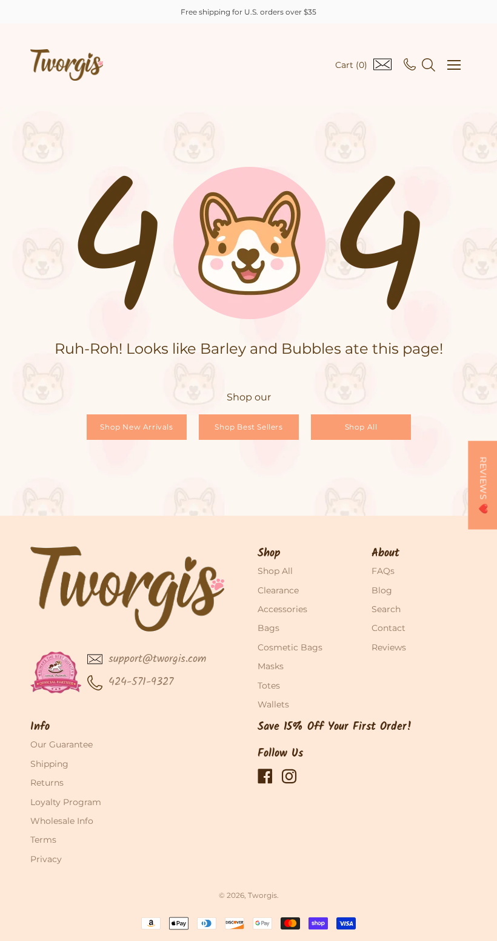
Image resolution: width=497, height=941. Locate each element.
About (385, 553)
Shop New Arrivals (136, 426)
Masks (271, 666)
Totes (269, 685)
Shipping (49, 763)
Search (386, 609)
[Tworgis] (66, 65)
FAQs (383, 570)
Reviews (389, 647)
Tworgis (262, 895)
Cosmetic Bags (290, 647)
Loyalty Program (65, 802)
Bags (268, 627)
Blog (382, 590)
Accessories (282, 609)
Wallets (273, 704)
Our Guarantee (61, 744)
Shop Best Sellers (248, 426)
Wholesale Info (61, 820)
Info (40, 727)
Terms (43, 839)
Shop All (360, 426)
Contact (388, 627)
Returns (47, 782)
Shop (269, 553)
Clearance (278, 590)
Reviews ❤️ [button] (483, 484)
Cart (351, 64)
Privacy (46, 859)
